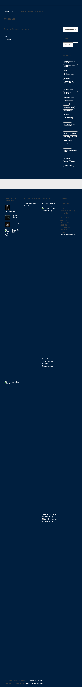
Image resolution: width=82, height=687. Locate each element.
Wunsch (66, 161)
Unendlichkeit (68, 155)
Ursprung (67, 158)
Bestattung (67, 78)
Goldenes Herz (69, 100)
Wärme (73, 161)
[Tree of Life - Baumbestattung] (50, 366)
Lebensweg (67, 121)
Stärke (66, 143)
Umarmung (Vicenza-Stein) (70, 151)
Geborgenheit (68, 89)
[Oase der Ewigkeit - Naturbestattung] (50, 521)
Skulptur (74, 136)
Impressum (34, 681)
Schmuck (73, 133)
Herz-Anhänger (69, 107)
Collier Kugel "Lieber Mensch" (69, 82)
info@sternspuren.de (67, 235)
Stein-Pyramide (68, 140)
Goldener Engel (69, 97)
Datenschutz (45, 681)
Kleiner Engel (68, 110)
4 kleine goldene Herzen (69, 66)
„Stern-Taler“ (68, 165)
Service (66, 136)
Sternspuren (9, 11)
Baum (65, 70)
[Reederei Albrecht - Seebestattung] (50, 211)
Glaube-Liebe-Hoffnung (68, 93)
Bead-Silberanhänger (69, 74)
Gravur (66, 104)
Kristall (66, 114)
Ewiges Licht (68, 86)
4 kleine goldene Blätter (69, 62)
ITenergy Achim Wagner (33, 683)
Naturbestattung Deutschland (69, 125)
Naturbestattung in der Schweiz (70, 129)
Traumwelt (67, 147)
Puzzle (66, 133)
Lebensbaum (68, 117)
